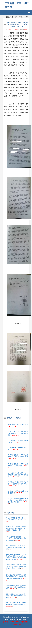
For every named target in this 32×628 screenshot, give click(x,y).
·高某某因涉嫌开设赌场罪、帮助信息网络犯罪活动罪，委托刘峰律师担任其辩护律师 (16, 595)
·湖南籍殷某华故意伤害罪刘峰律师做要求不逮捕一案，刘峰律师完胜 (18, 474)
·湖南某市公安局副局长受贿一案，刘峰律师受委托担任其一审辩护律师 (16, 518)
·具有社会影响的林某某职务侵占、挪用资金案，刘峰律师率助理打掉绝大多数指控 (18, 500)
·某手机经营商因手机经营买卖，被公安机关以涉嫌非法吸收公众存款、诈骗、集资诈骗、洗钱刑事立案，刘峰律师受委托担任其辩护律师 (16, 556)
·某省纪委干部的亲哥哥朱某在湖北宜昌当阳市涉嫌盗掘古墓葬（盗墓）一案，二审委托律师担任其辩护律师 (16, 528)
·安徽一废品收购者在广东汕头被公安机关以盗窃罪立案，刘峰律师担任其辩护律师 (16, 547)
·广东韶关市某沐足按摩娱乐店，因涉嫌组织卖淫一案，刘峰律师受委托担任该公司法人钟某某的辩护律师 (16, 566)
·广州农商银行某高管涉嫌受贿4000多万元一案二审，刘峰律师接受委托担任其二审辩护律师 (16, 538)
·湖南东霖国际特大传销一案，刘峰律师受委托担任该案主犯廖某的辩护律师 (16, 603)
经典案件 (21, 17)
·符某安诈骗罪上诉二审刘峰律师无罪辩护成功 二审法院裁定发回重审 (18, 433)
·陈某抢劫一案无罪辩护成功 (18, 424)
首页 (16, 17)
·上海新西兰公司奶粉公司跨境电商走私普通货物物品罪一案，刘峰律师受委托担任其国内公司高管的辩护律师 (16, 576)
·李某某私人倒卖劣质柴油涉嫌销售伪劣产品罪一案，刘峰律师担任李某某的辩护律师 (16, 587)
